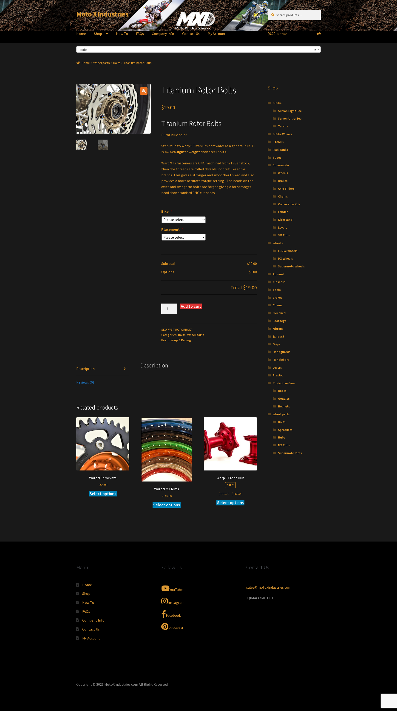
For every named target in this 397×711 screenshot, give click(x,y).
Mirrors (278, 329)
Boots (282, 391)
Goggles (284, 398)
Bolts (116, 63)
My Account (217, 33)
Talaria (283, 126)
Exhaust (278, 336)
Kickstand (285, 220)
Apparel (278, 274)
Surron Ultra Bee (289, 118)
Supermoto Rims (290, 453)
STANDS (278, 142)
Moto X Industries (102, 14)
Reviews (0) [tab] (85, 382)
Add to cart (191, 306)
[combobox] (198, 49)
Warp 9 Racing (181, 340)
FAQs (140, 33)
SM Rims (284, 235)
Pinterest (176, 628)
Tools (277, 290)
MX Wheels (285, 258)
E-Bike (277, 103)
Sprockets (285, 430)
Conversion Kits (289, 204)
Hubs (281, 437)
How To (122, 33)
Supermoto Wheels (291, 266)
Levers (282, 227)
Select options (103, 493)
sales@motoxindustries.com (268, 587)
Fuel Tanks (280, 150)
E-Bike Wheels (282, 134)
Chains (283, 196)
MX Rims (284, 445)
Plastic (278, 375)
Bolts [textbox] (197, 50)
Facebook (173, 615)
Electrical (279, 313)
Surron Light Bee (290, 111)
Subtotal (168, 263)
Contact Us (191, 33)
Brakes (283, 181)
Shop (98, 33)
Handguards (281, 352)
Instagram (176, 602)
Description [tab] (85, 368)
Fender (283, 212)
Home (81, 33)
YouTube (176, 589)
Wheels (283, 173)
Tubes (277, 157)
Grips (276, 344)
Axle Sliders (286, 188)
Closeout (279, 282)
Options (167, 271)
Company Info (163, 33)
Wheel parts (101, 63)
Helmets (284, 406)
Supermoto (281, 165)
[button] (143, 91)
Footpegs (279, 321)
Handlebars (281, 360)
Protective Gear (284, 383)
